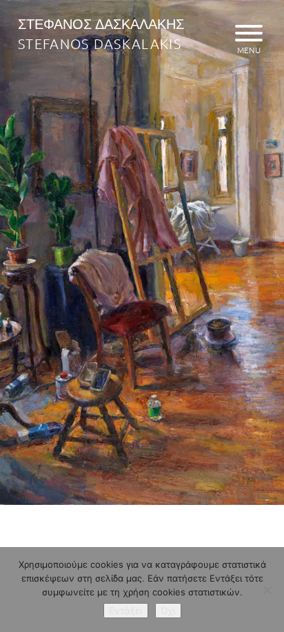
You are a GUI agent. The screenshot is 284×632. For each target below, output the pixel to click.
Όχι (168, 610)
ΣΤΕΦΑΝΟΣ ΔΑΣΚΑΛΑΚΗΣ (101, 23)
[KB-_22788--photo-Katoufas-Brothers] (142, 500)
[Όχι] (267, 590)
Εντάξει (126, 610)
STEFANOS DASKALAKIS (99, 43)
